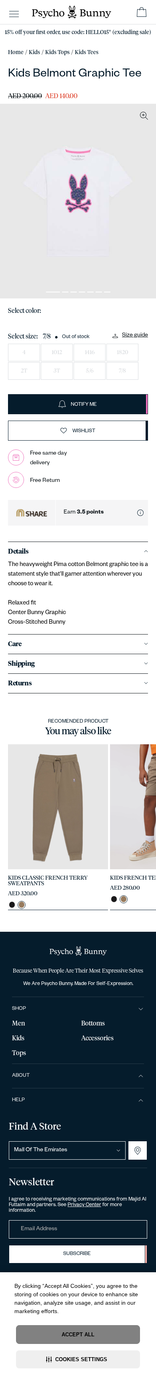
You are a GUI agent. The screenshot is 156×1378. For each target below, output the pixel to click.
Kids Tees (86, 52)
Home (16, 52)
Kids (34, 52)
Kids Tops (57, 52)
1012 (57, 352)
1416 (90, 352)
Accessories (97, 1038)
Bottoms (93, 1023)
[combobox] (67, 1150)
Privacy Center (84, 1205)
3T (57, 371)
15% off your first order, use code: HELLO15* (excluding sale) (78, 32)
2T (24, 371)
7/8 (122, 371)
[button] (78, 1359)
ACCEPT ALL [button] (78, 1335)
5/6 (90, 371)
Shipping (21, 664)
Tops (19, 1053)
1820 (122, 352)
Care (14, 644)
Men (18, 1023)
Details (18, 551)
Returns (20, 683)
